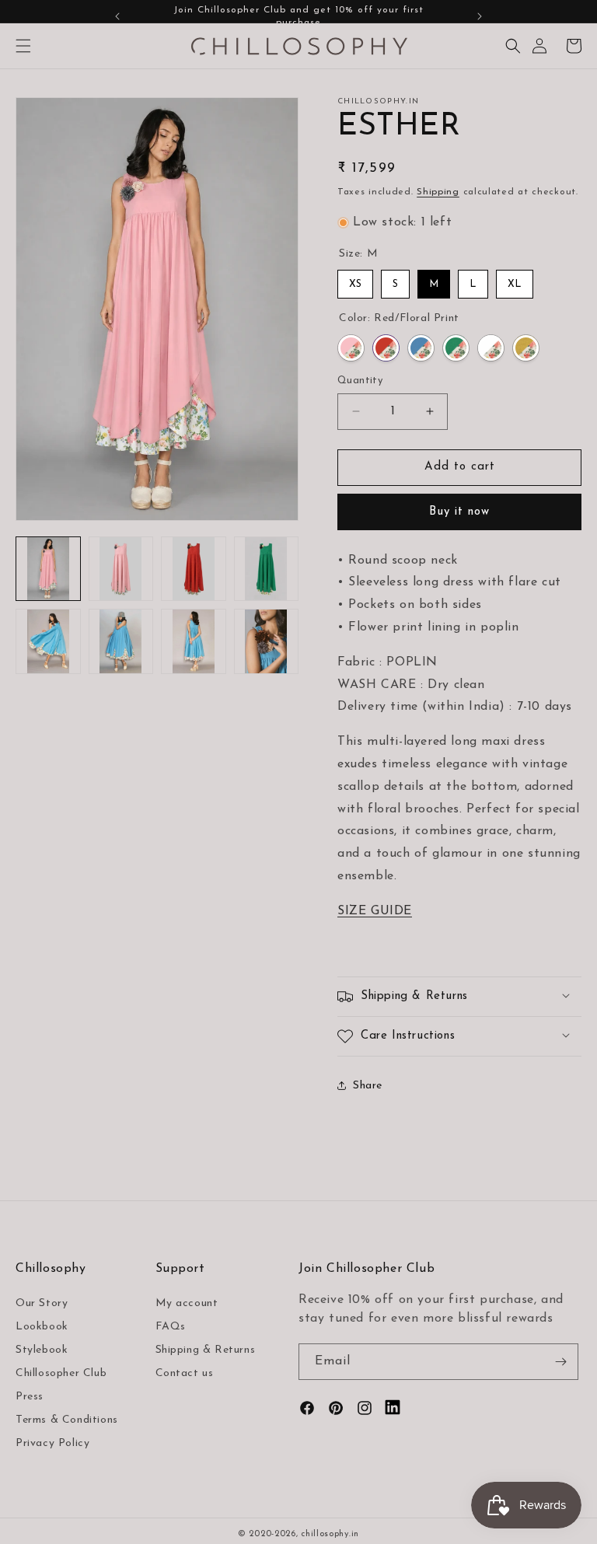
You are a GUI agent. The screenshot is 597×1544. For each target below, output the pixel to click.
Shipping (438, 192)
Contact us (184, 1373)
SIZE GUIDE (374, 911)
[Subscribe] (560, 1361)
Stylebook (42, 1350)
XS (355, 284)
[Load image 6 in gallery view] (121, 641)
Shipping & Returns (205, 1350)
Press (30, 1397)
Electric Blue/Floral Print (421, 348)
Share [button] (367, 1086)
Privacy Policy (52, 1443)
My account (186, 1303)
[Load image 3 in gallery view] (193, 569)
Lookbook (42, 1327)
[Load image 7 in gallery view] (193, 641)
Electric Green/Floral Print (456, 348)
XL (515, 284)
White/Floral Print (490, 348)
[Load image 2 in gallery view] (121, 569)
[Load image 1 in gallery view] (48, 569)
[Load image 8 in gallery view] (266, 641)
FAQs (170, 1327)
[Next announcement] (480, 16)
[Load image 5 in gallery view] (48, 641)
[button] (23, 46)
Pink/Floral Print (351, 348)
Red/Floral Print (386, 348)
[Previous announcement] (117, 16)
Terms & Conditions (67, 1420)
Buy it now (459, 512)
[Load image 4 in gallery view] (266, 569)
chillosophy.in (330, 1534)
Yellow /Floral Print (525, 348)
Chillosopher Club (61, 1373)
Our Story (42, 1303)
